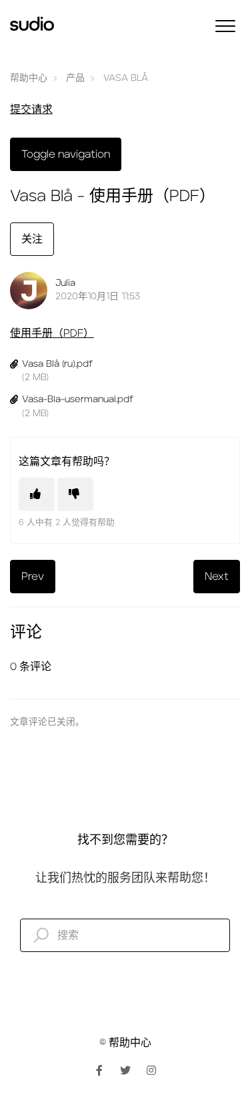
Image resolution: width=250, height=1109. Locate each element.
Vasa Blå (125, 78)
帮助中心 (28, 78)
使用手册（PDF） (52, 333)
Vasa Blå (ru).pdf (57, 364)
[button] (225, 26)
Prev (32, 576)
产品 (75, 78)
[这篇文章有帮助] (37, 494)
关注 (32, 239)
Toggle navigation (65, 154)
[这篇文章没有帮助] (75, 494)
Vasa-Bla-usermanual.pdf (77, 399)
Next (217, 576)
